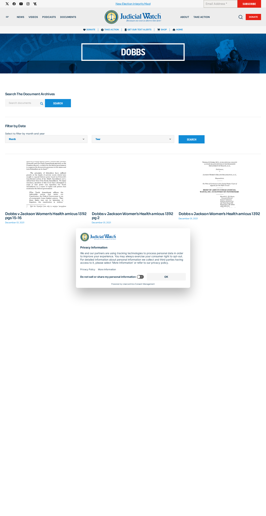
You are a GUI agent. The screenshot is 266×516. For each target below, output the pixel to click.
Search (58, 103)
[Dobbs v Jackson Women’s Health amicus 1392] (220, 184)
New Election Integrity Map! (133, 3)
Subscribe (249, 4)
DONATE (90, 29)
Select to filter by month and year (25, 133)
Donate (253, 17)
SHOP (164, 29)
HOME (179, 29)
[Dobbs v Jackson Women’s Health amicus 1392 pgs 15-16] (46, 184)
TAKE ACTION (111, 29)
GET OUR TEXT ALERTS (139, 29)
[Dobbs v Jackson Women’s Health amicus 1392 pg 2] (133, 184)
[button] (7, 17)
